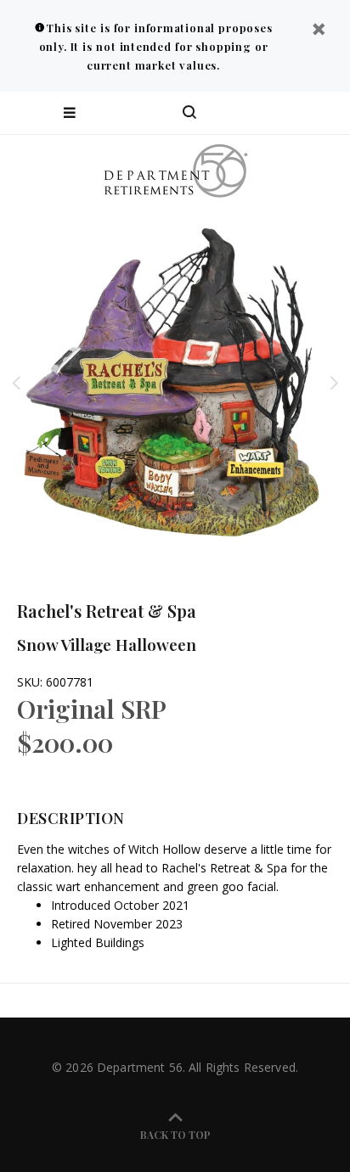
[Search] (189, 112)
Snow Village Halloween (106, 644)
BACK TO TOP (175, 1134)
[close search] (322, 113)
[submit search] (268, 113)
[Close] (318, 31)
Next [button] (334, 383)
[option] (175, 383)
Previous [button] (16, 383)
